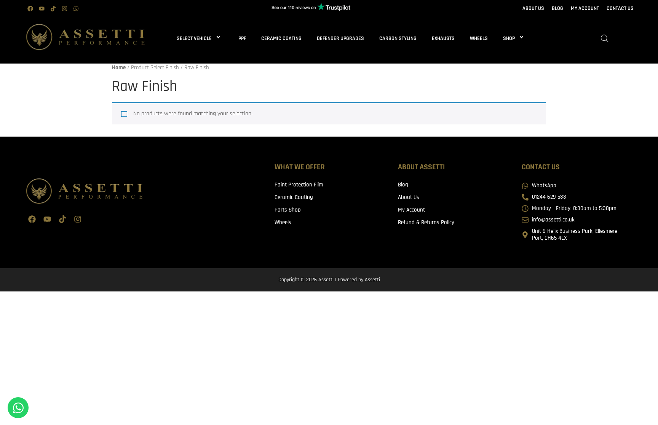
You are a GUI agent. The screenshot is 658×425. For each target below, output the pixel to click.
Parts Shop (288, 209)
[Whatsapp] (75, 8)
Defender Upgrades (340, 38)
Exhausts (443, 38)
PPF (242, 38)
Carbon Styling (398, 38)
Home (119, 67)
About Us (408, 197)
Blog (403, 184)
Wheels (479, 38)
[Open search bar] (604, 39)
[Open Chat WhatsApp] (18, 407)
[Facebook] (30, 8)
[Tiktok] (53, 8)
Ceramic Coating (281, 38)
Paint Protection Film (299, 184)
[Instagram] (64, 8)
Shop (509, 38)
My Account (411, 209)
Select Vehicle (194, 38)
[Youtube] (41, 8)
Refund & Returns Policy (426, 222)
